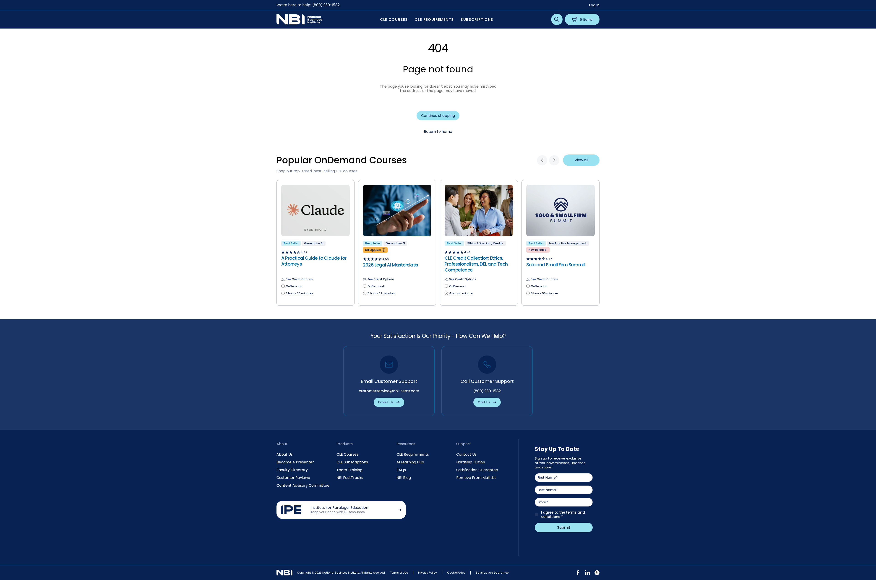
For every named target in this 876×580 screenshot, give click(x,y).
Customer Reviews (293, 477)
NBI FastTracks (349, 477)
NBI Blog (403, 477)
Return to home (438, 131)
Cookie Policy (456, 572)
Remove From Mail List (476, 477)
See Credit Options (299, 279)
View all (581, 160)
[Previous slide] (542, 160)
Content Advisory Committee (302, 485)
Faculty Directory (292, 470)
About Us (284, 454)
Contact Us (466, 454)
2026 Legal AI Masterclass (390, 265)
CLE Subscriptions (352, 462)
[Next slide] (554, 160)
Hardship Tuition (470, 462)
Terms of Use (399, 572)
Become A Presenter (295, 462)
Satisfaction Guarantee (477, 470)
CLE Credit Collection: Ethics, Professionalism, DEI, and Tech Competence (476, 264)
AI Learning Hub (410, 462)
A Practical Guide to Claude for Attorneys (313, 261)
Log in (594, 5)
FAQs (401, 470)
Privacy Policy (427, 572)
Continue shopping (438, 115)
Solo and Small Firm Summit (555, 264)
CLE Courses (347, 454)
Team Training (349, 470)
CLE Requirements (412, 454)
